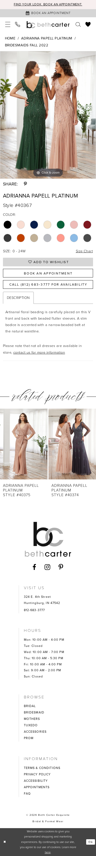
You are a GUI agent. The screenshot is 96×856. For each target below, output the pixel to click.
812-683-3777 (34, 610)
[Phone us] (18, 24)
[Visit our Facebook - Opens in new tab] (34, 567)
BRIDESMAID (34, 712)
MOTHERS (32, 719)
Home (10, 38)
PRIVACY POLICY (37, 774)
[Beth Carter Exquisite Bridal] (48, 24)
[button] (8, 24)
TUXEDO (31, 725)
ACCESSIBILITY (36, 781)
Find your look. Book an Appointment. (48, 4)
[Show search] (78, 24)
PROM (29, 738)
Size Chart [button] (84, 251)
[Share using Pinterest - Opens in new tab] (25, 184)
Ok (90, 842)
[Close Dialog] (4, 841)
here (48, 852)
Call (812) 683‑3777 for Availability (48, 284)
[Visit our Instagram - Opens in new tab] (47, 567)
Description (18, 297)
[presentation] (24, 444)
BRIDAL (30, 706)
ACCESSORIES (35, 731)
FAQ (27, 793)
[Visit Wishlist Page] (88, 24)
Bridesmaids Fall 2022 (26, 45)
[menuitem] (8, 24)
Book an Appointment (48, 273)
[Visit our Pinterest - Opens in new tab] (61, 567)
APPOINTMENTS (37, 787)
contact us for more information (39, 352)
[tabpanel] (48, 115)
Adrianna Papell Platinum (46, 38)
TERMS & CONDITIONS (42, 768)
